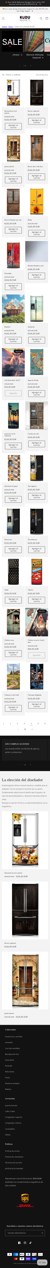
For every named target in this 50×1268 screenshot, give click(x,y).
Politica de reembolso (14, 1157)
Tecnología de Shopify (31, 1263)
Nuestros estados (12, 1083)
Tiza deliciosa (32, 540)
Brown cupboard (33, 111)
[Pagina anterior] (3, 723)
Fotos (7, 1077)
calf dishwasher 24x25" (12, 380)
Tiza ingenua (32, 486)
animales (9, 1042)
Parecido (8, 1066)
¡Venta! (16, 55)
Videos (8, 1135)
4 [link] (31, 723)
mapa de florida (33, 380)
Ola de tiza (8, 540)
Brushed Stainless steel (36, 266)
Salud (6, 590)
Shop (10, 26)
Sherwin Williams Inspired (35, 56)
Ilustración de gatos (11, 486)
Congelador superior (13, 1117)
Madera (8, 1089)
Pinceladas (8, 273)
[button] (3, 18)
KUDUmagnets (21, 1263)
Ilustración (9, 1060)
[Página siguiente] (32, 729)
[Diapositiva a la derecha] (30, 65)
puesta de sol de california (9, 435)
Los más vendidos (12, 1048)
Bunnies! (7, 327)
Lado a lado (10, 1111)
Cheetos (30, 590)
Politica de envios (12, 1151)
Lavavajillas (10, 1129)
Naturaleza (9, 1071)
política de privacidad (14, 1168)
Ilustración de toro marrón (10, 112)
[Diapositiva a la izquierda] (19, 65)
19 (25, 729)
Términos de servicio (13, 1162)
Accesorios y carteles (13, 1036)
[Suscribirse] (42, 1233)
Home (4, 26)
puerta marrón (9, 166)
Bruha (30, 220)
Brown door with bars (35, 166)
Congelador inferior (13, 1123)
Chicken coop (9, 640)
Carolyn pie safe (33, 434)
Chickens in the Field (11, 695)
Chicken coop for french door (36, 641)
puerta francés (11, 1105)
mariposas (31, 327)
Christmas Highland (34, 695)
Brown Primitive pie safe (12, 220)
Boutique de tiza (12, 1054)
